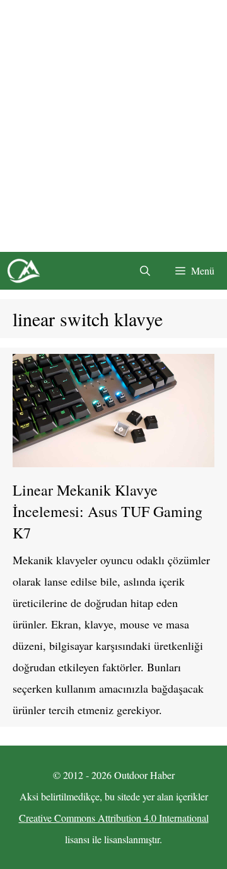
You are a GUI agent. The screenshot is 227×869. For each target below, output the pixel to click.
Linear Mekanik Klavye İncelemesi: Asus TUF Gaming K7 (107, 511)
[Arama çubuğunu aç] (145, 271)
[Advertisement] (113, 126)
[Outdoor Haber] (23, 271)
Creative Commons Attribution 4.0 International (114, 817)
